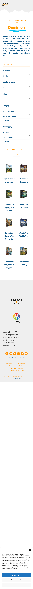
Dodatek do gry (8, 112)
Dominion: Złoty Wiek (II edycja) (9, 236)
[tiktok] (22, 353)
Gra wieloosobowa (9, 116)
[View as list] (18, 154)
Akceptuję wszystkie (16, 575)
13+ (4, 100)
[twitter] (14, 353)
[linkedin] (26, 353)
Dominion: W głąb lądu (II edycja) (9, 207)
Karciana (6, 121)
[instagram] (18, 353)
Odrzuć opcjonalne (16, 580)
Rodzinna (6, 133)
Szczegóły (9, 168)
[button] (30, 550)
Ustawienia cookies (16, 585)
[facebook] (6, 353)
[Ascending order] (25, 149)
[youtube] (10, 353)
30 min (5, 76)
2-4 (4, 88)
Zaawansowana (8, 137)
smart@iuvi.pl (20, 357)
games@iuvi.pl (12, 357)
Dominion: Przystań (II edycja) (9, 265)
